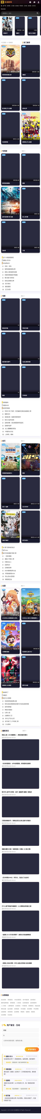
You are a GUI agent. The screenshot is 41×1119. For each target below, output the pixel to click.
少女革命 (6, 724)
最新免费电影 (5, 1003)
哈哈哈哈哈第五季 (6, 75)
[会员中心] (38, 2)
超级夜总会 (7, 579)
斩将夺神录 (6, 408)
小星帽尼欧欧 (5, 652)
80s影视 (10, 1015)
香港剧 (8, 6)
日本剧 (25, 6)
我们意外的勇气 (6, 362)
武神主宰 (24, 108)
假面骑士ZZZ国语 (6, 685)
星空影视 (32, 1000)
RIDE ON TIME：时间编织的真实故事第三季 (17, 411)
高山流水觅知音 (8, 576)
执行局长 (6, 283)
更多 (23, 151)
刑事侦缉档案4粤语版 (10, 275)
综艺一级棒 (5, 507)
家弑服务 (5, 402)
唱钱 (23, 473)
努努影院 (12, 1003)
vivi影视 (19, 1003)
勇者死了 (5, 33)
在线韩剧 (16, 1012)
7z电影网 (24, 1006)
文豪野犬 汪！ (8, 715)
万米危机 (24, 395)
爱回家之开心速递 (27, 142)
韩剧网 (22, 1012)
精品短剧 (3, 9)
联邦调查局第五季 (9, 269)
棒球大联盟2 (7, 710)
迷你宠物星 (7, 707)
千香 (23, 250)
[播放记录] (30, 2)
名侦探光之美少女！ (27, 652)
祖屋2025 (5, 405)
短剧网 (28, 1012)
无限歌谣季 (7, 568)
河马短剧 (23, 1009)
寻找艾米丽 (25, 328)
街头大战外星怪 (8, 420)
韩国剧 (21, 6)
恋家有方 (6, 565)
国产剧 (4, 6)
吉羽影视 (17, 1006)
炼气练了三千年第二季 (10, 721)
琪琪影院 (10, 1000)
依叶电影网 (26, 1000)
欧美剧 (17, 6)
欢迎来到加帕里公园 (10, 701)
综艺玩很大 (25, 540)
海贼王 (17, 33)
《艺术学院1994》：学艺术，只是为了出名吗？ (16, 877)
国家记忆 (6, 414)
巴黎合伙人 (7, 562)
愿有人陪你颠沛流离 (10, 272)
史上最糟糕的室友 (9, 428)
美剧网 (33, 1012)
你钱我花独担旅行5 (7, 473)
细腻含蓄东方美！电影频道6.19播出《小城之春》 (16, 849)
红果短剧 (16, 1009)
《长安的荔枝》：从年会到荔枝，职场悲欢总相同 (16, 763)
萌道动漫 (37, 1006)
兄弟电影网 (26, 1003)
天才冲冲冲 (25, 507)
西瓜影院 (3, 1000)
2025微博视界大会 (9, 570)
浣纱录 (4, 250)
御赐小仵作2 (6, 260)
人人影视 (3, 1006)
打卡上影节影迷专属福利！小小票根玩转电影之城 (16, 906)
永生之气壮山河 (8, 718)
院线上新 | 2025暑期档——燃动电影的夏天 (14, 735)
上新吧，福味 (7, 434)
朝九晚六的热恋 (8, 278)
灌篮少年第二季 (8, 559)
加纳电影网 (33, 1003)
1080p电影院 (17, 1000)
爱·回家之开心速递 (7, 108)
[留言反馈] (34, 2)
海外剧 (34, 6)
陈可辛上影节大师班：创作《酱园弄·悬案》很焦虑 (17, 792)
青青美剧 (10, 1012)
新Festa (5, 550)
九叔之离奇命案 (26, 362)
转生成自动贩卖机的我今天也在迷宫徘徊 (16, 704)
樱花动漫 (3, 1009)
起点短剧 (10, 1009)
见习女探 (6, 289)
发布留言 (32, 1049)
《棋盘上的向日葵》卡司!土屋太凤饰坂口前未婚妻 (17, 963)
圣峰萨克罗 (7, 426)
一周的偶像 (7, 556)
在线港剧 (29, 1009)
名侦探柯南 (5, 142)
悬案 (23, 183)
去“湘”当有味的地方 (8, 547)
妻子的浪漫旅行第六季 (9, 553)
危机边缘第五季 (8, 281)
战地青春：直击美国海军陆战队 (13, 423)
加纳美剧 (3, 1012)
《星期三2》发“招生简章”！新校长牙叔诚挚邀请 (16, 935)
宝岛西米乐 (6, 263)
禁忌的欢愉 (5, 328)
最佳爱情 (6, 286)
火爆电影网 (11, 1006)
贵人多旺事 (25, 217)
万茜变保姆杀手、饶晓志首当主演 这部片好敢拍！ (17, 820)
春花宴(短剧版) (6, 183)
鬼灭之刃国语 (32, 33)
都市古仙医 (25, 685)
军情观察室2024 (8, 573)
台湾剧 (13, 6)
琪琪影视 (30, 1006)
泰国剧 (29, 6)
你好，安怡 (7, 266)
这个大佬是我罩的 (8, 257)
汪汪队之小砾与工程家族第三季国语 (31, 618)
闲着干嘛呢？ (5, 540)
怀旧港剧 (36, 1009)
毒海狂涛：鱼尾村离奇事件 (12, 417)
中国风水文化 (7, 431)
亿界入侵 (6, 712)
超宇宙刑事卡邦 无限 (7, 217)
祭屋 (3, 395)
